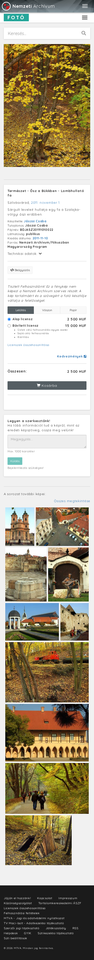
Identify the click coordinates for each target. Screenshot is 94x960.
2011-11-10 (40, 238)
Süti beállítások (15, 938)
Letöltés (21, 310)
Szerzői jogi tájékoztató (21, 928)
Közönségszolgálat (18, 903)
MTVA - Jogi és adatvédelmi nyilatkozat (34, 918)
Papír (73, 310)
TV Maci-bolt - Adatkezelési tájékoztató (34, 923)
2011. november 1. (46, 203)
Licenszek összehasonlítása (28, 345)
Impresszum (67, 898)
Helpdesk (11, 933)
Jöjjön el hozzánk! (17, 898)
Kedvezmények (70, 356)
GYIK (27, 933)
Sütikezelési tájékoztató (56, 933)
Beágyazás (22, 270)
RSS (75, 928)
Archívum (34, 6)
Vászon (47, 310)
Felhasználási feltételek (22, 913)
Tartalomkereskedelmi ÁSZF (60, 903)
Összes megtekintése (72, 501)
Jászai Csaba (35, 221)
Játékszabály (56, 928)
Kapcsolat (44, 898)
